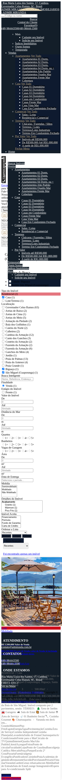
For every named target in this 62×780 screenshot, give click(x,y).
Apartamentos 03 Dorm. (35, 65)
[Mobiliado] (9, 489)
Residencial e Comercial (35, 117)
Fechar (26, 536)
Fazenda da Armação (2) (19, 345)
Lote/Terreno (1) (14, 300)
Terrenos (20, 120)
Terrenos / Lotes (31, 126)
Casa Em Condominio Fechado (39, 108)
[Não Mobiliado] (9, 492)
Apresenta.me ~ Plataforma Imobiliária (22, 692)
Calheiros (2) (13, 331)
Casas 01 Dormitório (33, 86)
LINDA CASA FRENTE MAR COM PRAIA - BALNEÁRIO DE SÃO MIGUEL (27, 668)
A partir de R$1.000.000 (35, 145)
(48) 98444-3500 (28, 28)
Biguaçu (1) (12, 369)
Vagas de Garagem (11, 447)
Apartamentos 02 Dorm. (35, 62)
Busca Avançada (13, 541)
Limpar (16, 536)
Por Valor (20, 136)
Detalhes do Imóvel (12, 498)
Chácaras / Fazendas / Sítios (37, 123)
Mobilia (5, 483)
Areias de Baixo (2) (16, 310)
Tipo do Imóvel (9, 290)
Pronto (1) (11, 392)
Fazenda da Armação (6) (19, 348)
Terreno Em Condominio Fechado (40, 133)
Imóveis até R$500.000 (34, 139)
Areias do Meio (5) (15, 317)
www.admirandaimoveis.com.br (18, 701)
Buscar (6, 536)
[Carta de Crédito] (11, 526)
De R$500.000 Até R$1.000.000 (40, 142)
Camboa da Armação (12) (20, 334)
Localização (7, 303)
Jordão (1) (11, 355)
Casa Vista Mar (30, 105)
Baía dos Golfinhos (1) (18, 324)
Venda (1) (11, 385)
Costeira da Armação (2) (19, 341)
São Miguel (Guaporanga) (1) (22, 372)
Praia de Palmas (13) (17, 358)
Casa (17, 83)
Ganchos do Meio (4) (17, 352)
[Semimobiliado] (9, 486)
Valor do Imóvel (10, 395)
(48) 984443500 (10, 28)
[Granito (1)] (22, 504)
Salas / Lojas (29, 114)
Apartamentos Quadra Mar (36, 74)
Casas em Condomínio (34, 99)
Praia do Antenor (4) (17, 362)
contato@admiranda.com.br (16, 647)
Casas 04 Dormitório (33, 96)
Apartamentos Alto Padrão (36, 71)
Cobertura (27, 80)
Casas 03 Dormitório (33, 92)
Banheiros (6, 441)
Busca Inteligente (10, 375)
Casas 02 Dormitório (33, 89)
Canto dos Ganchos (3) (18, 338)
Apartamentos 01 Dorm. (35, 59)
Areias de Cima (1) (15, 314)
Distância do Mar (10, 411)
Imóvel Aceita (9, 514)
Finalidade (7, 382)
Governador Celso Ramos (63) (22, 307)
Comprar (6, 775)
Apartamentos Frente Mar (36, 77)
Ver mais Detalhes (11, 778)
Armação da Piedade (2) (18, 321)
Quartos (5, 434)
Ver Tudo (36, 55)
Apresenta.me (8, 689)
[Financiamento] (11, 517)
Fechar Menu (22, 148)
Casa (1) (10, 297)
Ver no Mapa (8, 686)
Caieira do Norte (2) (16, 327)
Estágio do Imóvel (11, 388)
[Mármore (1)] (22, 507)
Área (4, 454)
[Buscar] (2, 16)
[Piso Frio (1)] (22, 510)
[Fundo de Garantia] (11, 523)
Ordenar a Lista (9, 529)
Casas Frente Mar (31, 102)
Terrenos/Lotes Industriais (36, 130)
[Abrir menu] (2, 157)
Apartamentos (22, 55)
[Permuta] (11, 520)
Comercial (20, 111)
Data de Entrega (10, 476)
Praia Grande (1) (15, 365)
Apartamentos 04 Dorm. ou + (38, 68)
